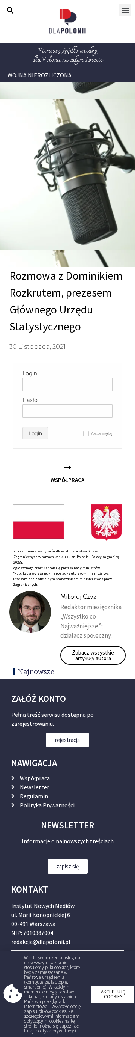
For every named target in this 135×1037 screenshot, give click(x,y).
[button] (113, 994)
